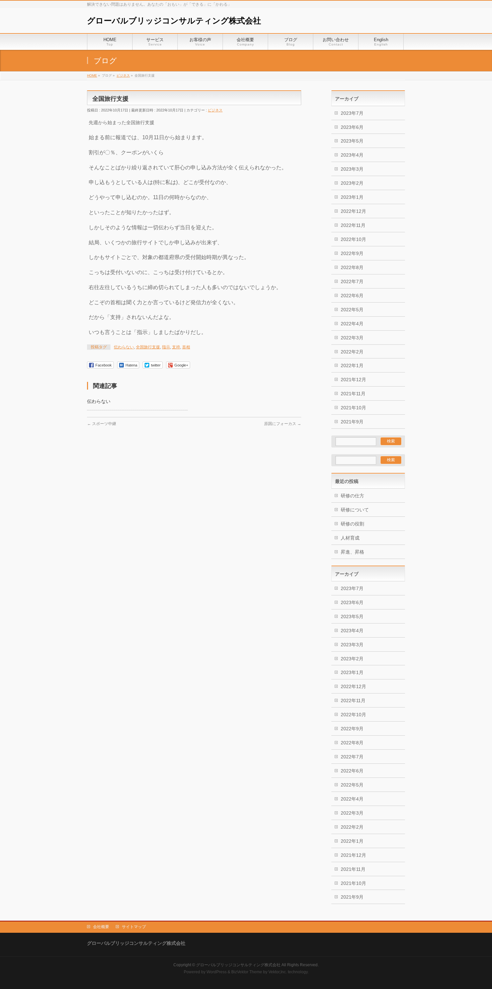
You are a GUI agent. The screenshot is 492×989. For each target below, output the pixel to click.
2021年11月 (353, 393)
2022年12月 (353, 211)
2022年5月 (352, 309)
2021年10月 (353, 407)
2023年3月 (352, 169)
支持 (176, 347)
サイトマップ (134, 926)
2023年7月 (352, 113)
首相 (186, 347)
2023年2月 (352, 183)
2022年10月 (353, 239)
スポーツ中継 (101, 423)
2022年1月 (352, 365)
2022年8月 (352, 267)
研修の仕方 (352, 495)
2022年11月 (353, 225)
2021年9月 (352, 421)
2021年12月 (353, 379)
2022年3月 (352, 337)
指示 (166, 347)
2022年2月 (352, 351)
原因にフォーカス (282, 423)
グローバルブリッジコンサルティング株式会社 (174, 20)
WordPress (217, 972)
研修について (355, 509)
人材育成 (350, 538)
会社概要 (101, 926)
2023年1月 (352, 197)
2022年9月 (352, 253)
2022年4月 (352, 323)
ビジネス (215, 110)
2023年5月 (352, 141)
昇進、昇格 (352, 552)
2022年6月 (352, 295)
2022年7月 (352, 281)
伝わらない (124, 347)
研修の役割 (352, 523)
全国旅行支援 (148, 347)
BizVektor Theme (246, 972)
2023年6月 (352, 127)
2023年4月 (352, 155)
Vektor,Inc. (277, 972)
